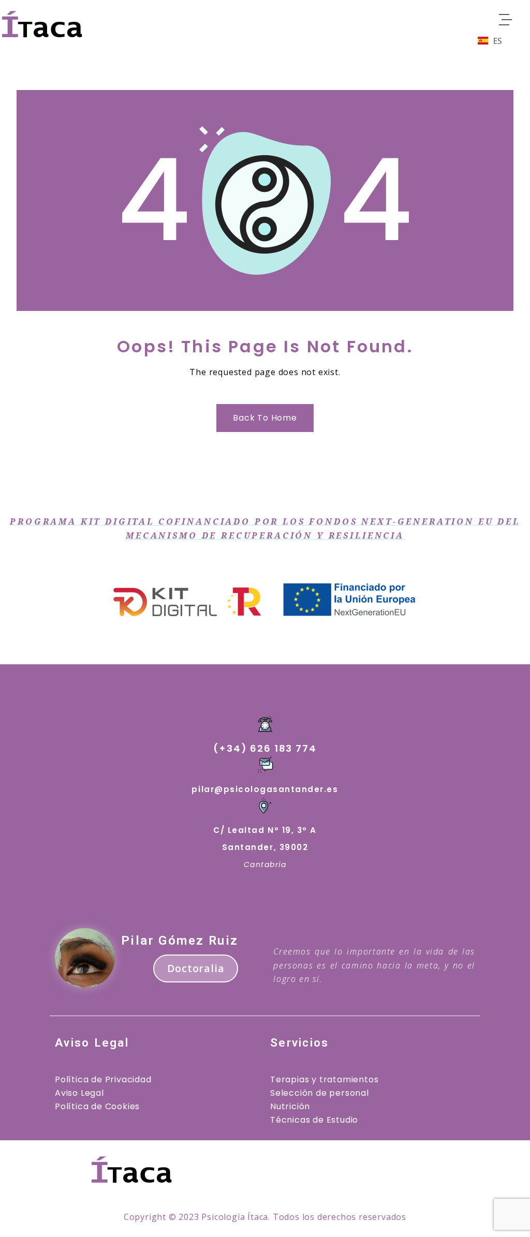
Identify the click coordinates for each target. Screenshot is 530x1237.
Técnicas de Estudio (314, 1120)
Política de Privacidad (103, 1079)
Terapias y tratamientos (324, 1079)
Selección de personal (319, 1093)
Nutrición (290, 1106)
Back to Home (265, 418)
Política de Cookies (97, 1106)
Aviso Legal (79, 1093)
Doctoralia (195, 968)
